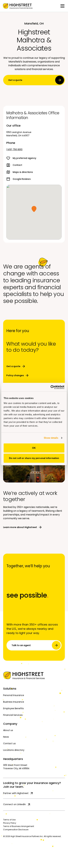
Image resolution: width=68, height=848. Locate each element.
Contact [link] (17, 165)
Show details (51, 437)
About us (8, 730)
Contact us (9, 743)
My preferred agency (24, 158)
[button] (34, 209)
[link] (18, 6)
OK (34, 448)
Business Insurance (13, 701)
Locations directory (13, 750)
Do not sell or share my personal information (34, 458)
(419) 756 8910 (14, 149)
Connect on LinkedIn (14, 804)
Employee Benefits (13, 708)
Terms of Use (9, 819)
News (6, 736)
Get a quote (15, 80)
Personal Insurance (13, 695)
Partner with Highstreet (15, 793)
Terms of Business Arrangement (18, 826)
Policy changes (15, 375)
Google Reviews (22, 179)
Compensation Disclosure (15, 829)
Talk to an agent (21, 645)
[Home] (34, 675)
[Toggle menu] (62, 6)
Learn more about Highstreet (20, 527)
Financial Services (13, 715)
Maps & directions (23, 172)
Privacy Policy (9, 823)
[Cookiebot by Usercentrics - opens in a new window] (50, 387)
